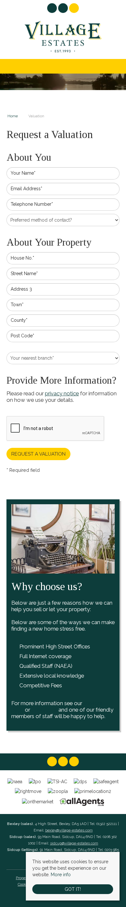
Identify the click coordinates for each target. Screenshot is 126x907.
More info (61, 874)
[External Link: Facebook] (52, 9)
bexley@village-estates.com (69, 830)
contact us (44, 709)
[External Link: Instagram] (63, 9)
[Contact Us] (74, 8)
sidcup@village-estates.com (74, 843)
